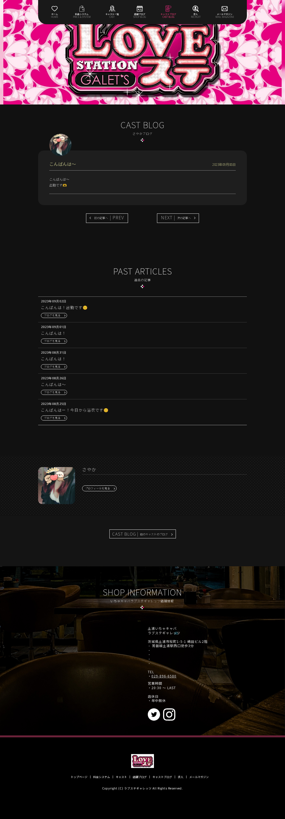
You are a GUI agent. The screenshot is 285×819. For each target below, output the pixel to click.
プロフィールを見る (97, 488)
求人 (180, 777)
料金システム (101, 777)
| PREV (109, 217)
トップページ (79, 777)
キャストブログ (162, 777)
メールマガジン (199, 777)
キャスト (121, 777)
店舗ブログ (140, 777)
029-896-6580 (163, 676)
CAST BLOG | (140, 534)
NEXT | (176, 217)
